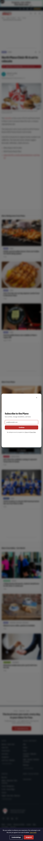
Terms (26, 432)
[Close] (36, 397)
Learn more (33, 832)
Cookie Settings (16, 837)
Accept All (29, 837)
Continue (21, 427)
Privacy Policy (33, 432)
